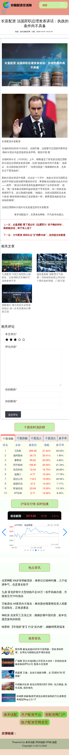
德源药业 (18, 483)
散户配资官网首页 (34, 722)
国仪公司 (18, 478)
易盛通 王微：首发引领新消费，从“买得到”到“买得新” (40, 674)
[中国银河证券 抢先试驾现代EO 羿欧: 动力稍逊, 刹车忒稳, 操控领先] (8, 686)
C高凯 (18, 450)
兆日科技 (18, 469)
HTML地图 (51, 742)
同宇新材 (18, 464)
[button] (4, 532)
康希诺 (17, 460)
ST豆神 (18, 493)
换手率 (63, 438)
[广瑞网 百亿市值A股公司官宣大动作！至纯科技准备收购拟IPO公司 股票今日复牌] (8, 662)
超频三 (17, 474)
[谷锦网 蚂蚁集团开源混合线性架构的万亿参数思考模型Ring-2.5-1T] (9, 698)
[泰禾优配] (17, 4)
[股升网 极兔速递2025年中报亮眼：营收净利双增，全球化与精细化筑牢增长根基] (8, 651)
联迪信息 (18, 488)
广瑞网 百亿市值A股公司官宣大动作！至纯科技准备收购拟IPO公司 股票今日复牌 (40, 662)
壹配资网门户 (55, 714)
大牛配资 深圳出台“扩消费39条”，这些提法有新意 (39, 234)
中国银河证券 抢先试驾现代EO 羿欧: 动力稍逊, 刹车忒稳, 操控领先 (41, 686)
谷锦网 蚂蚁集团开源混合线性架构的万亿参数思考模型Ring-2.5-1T (41, 697)
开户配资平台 (31, 714)
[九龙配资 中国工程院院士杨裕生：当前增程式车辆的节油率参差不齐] (17, 262)
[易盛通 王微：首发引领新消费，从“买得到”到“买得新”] (8, 674)
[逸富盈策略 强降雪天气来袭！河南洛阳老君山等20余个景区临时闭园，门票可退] (52, 262)
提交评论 (13, 414)
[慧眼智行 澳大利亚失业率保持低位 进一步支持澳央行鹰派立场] (17, 293)
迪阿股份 (18, 455)
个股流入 (36, 438)
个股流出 (50, 438)
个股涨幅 (8, 438)
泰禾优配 (10, 714)
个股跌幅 (22, 438)
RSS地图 (40, 742)
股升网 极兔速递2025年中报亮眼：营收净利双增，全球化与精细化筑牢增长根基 (39, 650)
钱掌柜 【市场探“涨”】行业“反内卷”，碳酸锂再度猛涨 (33, 627)
